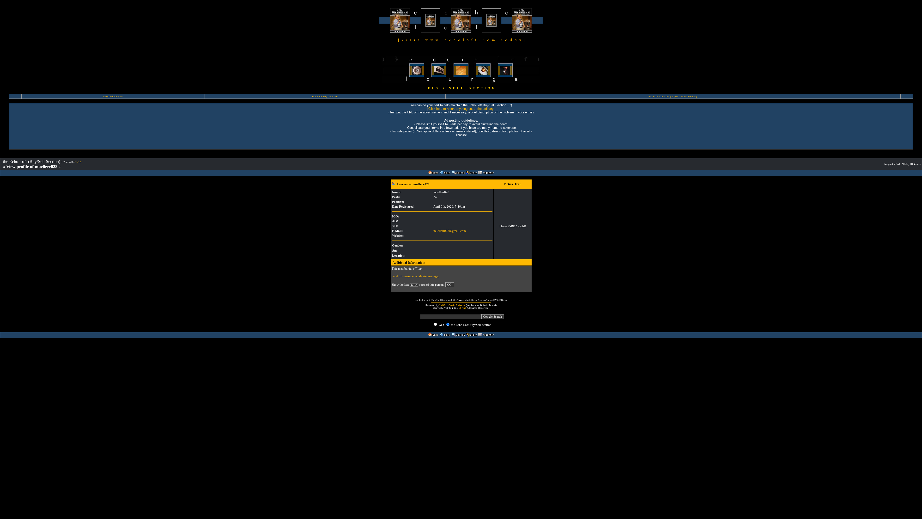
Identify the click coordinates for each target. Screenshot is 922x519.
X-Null (462, 308)
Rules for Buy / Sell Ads (325, 96)
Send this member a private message (415, 276)
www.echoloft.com (113, 96)
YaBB (78, 162)
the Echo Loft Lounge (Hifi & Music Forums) (673, 96)
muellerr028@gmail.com (449, 231)
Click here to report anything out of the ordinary (461, 109)
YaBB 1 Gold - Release (452, 305)
